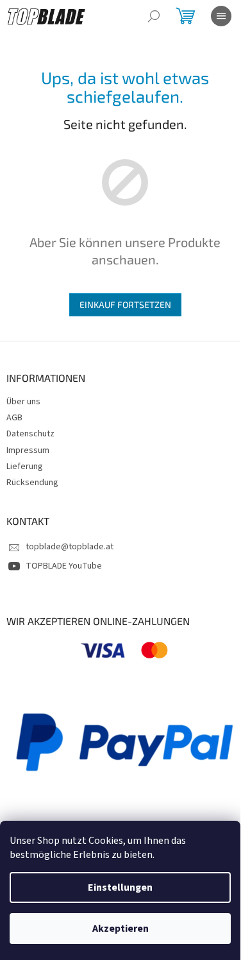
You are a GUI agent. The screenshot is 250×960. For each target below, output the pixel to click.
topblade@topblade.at (69, 546)
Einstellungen (120, 887)
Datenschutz (30, 433)
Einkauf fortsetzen (125, 304)
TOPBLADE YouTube (64, 566)
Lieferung (24, 466)
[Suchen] (154, 16)
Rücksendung (32, 482)
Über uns (23, 401)
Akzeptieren (120, 928)
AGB (14, 417)
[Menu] (221, 16)
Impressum (27, 450)
